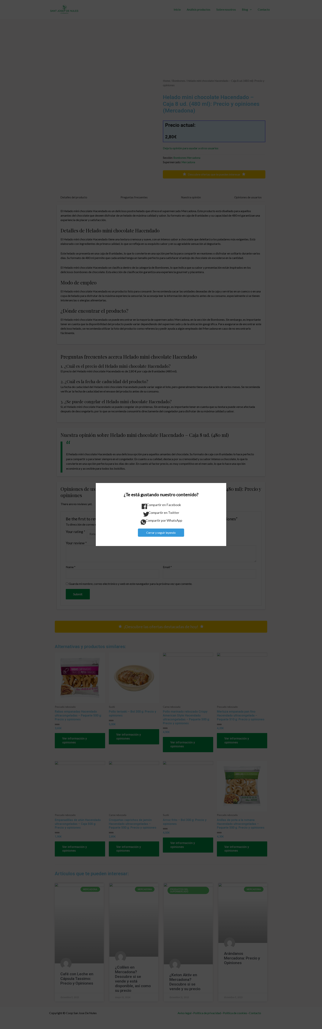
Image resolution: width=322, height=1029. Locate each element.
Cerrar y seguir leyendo (161, 532)
